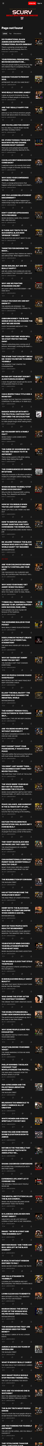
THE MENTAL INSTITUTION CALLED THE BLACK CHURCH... (17, 1197)
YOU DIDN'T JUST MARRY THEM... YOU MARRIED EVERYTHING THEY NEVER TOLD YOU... (16, 768)
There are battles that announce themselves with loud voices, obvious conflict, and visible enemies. (17, 755)
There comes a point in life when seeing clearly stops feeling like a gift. (16, 458)
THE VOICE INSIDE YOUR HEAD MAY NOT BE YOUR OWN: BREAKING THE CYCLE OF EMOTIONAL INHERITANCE (15, 787)
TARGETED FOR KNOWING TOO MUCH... (15, 249)
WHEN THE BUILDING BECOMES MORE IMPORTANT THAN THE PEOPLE (15, 1202)
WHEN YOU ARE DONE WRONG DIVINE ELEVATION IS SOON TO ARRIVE (15, 1134)
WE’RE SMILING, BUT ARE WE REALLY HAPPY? (14, 267)
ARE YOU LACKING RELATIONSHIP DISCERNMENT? (16, 196)
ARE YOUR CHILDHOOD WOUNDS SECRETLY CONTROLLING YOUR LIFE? (16, 567)
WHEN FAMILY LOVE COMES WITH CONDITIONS (14, 438)
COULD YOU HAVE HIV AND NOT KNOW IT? (15, 302)
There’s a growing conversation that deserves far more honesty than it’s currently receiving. (14, 48)
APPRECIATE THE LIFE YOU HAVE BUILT (15, 82)
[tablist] (12, 33)
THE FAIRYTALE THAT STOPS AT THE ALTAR (17, 774)
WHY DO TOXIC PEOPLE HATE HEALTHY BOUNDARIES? (15, 927)
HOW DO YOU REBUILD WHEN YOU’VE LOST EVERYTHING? (14, 505)
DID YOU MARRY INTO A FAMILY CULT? (15, 433)
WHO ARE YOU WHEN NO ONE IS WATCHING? (15, 1392)
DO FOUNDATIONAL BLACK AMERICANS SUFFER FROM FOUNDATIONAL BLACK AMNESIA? (17, 41)
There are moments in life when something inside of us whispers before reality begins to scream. (17, 475)
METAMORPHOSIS (8, 550)
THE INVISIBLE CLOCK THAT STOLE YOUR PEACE (17, 962)
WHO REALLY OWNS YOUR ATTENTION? (16, 627)
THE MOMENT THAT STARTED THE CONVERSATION (14, 365)
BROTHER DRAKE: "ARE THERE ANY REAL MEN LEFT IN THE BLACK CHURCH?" (17, 1247)
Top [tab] (10, 33)
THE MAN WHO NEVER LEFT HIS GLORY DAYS (15, 646)
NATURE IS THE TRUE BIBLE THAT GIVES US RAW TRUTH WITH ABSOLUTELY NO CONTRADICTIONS (16, 1150)
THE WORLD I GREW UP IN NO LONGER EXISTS (16, 1335)
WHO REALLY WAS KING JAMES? (16, 92)
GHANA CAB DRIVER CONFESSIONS (17, 1164)
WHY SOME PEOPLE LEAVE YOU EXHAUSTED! (16, 1031)
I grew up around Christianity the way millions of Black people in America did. (16, 96)
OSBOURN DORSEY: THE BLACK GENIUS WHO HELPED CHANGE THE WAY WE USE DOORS (17, 321)
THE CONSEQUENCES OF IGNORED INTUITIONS (17, 470)
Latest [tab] (5, 33)
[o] (38, 42)
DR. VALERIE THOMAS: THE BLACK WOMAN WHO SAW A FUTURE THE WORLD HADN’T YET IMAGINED (17, 544)
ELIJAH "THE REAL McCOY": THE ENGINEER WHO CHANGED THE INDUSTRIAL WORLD (16, 695)
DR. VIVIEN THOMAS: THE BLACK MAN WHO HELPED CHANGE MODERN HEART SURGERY (16, 142)
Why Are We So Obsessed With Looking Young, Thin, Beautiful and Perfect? (16, 493)
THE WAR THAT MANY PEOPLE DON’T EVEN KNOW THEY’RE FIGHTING (17, 985)
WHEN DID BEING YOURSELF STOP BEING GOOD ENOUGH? (16, 488)
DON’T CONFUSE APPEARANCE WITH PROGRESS (15, 214)
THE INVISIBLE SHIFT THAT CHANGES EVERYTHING (15, 664)
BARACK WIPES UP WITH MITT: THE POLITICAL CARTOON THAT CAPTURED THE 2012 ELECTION (16, 414)
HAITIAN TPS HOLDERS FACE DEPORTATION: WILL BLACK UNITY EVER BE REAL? (17, 824)
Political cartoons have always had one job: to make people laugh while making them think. (17, 420)
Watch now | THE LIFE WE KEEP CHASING (16, 718)
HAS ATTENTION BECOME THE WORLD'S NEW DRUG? (15, 893)
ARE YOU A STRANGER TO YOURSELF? (13, 1277)
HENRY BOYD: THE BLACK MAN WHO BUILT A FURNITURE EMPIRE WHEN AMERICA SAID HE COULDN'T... (16, 910)
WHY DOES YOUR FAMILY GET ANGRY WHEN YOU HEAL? (15, 586)
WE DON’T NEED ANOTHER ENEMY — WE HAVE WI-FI (16, 290)
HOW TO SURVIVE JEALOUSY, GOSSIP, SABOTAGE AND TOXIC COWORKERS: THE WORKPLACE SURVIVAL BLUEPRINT (16, 524)
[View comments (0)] (12, 54)
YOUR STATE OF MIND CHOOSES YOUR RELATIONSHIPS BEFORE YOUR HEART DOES (16, 945)
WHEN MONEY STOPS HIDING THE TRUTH (16, 1266)
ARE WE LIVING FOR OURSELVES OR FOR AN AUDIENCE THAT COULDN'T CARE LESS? (17, 272)
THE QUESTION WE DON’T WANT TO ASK (16, 238)
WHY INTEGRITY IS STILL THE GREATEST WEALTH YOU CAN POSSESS (15, 1297)
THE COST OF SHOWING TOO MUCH (15, 1380)
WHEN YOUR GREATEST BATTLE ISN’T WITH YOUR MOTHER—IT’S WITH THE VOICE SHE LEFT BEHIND (17, 793)
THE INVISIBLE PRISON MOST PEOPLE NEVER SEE (15, 1185)
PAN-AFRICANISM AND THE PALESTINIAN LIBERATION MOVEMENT (14, 1087)
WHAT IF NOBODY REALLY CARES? (17, 1362)
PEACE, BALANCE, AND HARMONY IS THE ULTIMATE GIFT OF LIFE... (17, 805)
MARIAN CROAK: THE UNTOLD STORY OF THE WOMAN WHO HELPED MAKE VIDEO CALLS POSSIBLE (15, 1311)
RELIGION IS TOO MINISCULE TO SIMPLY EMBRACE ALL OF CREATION (15, 1105)
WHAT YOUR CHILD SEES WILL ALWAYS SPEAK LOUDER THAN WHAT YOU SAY (15, 868)
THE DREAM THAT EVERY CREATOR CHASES (17, 1002)
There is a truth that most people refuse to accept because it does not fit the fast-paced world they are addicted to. (17, 1414)
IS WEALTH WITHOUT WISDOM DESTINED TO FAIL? (15, 1262)
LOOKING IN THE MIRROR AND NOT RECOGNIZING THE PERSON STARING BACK (17, 1282)
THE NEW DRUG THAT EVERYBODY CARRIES (17, 1365)
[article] (22, 47)
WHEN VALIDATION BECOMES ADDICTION (17, 951)
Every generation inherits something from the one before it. (16, 968)
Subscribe (32, 3)
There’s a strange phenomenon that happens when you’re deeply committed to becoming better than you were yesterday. (17, 184)
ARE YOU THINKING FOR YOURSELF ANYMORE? (17, 1427)
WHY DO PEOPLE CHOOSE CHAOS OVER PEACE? (16, 676)
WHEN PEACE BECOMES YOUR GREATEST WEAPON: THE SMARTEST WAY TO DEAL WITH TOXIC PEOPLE (16, 932)
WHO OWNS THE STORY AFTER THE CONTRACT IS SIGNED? (15, 998)
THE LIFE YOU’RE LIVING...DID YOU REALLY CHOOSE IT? (17, 1432)
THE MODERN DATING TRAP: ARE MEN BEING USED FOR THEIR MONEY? (16, 1329)
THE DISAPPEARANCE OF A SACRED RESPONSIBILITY (14, 848)
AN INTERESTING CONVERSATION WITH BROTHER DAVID (16, 1167)
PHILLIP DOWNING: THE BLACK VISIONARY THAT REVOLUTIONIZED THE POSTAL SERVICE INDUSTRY (15, 1067)
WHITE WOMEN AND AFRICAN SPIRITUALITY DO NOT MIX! (15, 1120)
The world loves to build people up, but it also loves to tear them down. (16, 1018)
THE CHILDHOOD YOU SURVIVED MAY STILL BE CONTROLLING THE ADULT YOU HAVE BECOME (16, 573)
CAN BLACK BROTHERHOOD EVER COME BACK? (16, 161)
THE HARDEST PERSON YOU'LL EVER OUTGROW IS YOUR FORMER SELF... (16, 713)
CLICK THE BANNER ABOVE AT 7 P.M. (15, 326)
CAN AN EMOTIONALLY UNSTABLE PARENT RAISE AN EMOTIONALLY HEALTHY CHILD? (17, 861)
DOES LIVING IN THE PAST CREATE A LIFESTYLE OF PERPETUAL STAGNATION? (16, 640)
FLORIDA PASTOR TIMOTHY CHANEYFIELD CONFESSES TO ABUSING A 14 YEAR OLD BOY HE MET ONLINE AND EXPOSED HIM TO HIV (17, 400)
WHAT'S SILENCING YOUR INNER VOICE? (15, 1048)
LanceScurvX (13, 51)
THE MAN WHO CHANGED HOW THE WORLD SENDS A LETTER (15, 1073)
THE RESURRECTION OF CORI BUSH (17, 879)
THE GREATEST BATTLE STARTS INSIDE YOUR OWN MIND (15, 1036)
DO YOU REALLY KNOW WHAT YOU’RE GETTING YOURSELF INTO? (15, 129)
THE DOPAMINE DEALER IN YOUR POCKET (16, 623)
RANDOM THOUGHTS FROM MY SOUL (15, 78)
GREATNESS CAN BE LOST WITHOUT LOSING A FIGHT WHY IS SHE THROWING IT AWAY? (16, 1220)
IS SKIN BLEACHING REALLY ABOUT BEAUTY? (17, 980)
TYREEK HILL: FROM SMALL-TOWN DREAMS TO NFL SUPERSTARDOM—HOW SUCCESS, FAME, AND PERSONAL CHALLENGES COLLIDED (17, 604)
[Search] (40, 33)
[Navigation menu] (3, 3)
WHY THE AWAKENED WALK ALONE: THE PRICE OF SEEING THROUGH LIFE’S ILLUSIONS (16, 1397)
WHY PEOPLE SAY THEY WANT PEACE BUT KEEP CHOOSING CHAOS (16, 681)
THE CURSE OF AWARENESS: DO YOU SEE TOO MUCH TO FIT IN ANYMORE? (16, 451)
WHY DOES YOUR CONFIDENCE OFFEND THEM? (15, 179)
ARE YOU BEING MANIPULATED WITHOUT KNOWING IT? (15, 730)
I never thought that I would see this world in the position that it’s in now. (17, 383)
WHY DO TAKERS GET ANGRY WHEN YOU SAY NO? (14, 659)
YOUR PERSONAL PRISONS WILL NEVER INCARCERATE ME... (15, 60)
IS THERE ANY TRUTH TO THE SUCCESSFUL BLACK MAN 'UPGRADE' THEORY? (14, 232)
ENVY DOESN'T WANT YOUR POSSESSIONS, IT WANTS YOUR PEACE (15, 748)
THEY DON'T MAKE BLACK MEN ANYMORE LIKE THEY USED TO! (15, 843)
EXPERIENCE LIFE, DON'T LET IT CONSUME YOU (15, 1180)
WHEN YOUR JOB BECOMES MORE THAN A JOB (17, 531)
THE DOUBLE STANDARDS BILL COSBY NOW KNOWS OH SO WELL (16, 1013)
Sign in (39, 3)
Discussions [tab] (17, 33)
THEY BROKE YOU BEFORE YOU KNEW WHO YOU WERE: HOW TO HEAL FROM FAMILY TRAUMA (15, 591)
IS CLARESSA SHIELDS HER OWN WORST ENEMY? (16, 1215)
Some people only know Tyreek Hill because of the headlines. (14, 611)
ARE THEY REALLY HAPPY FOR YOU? (15, 108)
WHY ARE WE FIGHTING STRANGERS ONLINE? (12, 284)
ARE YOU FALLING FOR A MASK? (16, 125)
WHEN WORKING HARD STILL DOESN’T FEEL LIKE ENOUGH (15, 219)
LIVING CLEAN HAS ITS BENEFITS (16, 1294)
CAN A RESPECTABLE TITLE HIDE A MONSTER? (17, 395)
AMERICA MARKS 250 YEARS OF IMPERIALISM (16, 1348)
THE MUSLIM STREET (9, 882)
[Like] (3, 54)
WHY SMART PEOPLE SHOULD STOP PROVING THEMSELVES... (15, 1376)
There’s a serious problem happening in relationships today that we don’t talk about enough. (17, 201)
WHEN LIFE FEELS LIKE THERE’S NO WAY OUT (16, 511)
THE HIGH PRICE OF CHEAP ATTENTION (15, 898)
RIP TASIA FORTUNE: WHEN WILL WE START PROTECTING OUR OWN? (16, 338)
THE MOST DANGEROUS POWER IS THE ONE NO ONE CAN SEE (15, 735)
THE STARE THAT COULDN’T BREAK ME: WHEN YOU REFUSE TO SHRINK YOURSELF (17, 359)
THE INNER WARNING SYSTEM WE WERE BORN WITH (16, 1053)
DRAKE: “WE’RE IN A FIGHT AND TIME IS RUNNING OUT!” (15, 1232)
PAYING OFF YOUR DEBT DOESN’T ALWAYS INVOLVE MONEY (16, 378)
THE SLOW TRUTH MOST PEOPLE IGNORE (16, 1409)
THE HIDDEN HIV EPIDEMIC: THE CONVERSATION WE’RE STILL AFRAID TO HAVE (16, 307)
